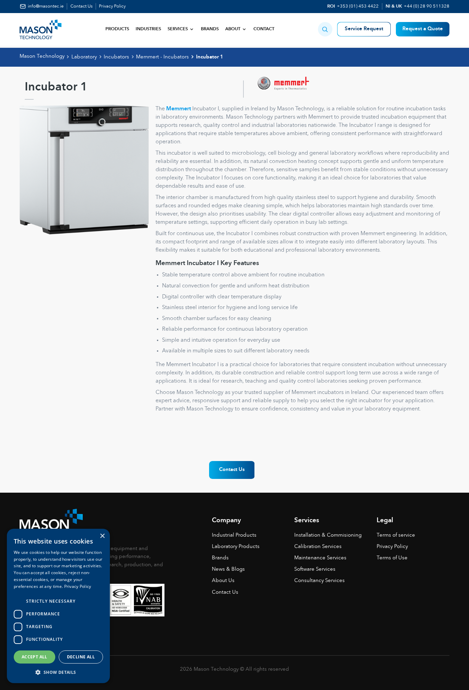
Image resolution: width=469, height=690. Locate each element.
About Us (223, 580)
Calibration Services (318, 546)
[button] (325, 29)
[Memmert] (276, 89)
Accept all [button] (34, 657)
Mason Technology (42, 56)
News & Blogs (228, 569)
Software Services (314, 569)
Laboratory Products (236, 546)
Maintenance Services (320, 558)
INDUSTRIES (148, 29)
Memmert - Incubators (162, 57)
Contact (263, 29)
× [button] (102, 536)
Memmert (178, 109)
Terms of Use (392, 558)
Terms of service (396, 535)
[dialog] (58, 606)
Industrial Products (234, 535)
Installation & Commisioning (328, 535)
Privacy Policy (112, 6)
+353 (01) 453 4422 (358, 6)
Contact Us (81, 6)
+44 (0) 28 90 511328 (426, 6)
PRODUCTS (117, 29)
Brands (210, 29)
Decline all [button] (81, 657)
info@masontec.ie (46, 6)
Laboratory (84, 57)
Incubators (116, 57)
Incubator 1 (209, 57)
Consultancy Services (319, 580)
